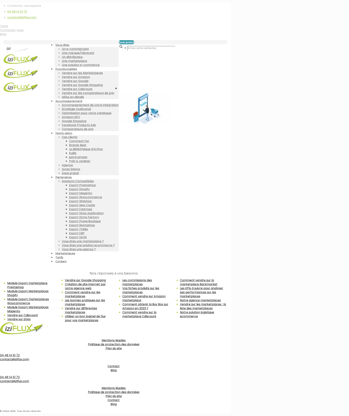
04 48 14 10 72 (17, 11)
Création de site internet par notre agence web (85, 286)
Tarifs (4, 26)
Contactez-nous (12, 30)
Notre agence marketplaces (200, 300)
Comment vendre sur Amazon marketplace (144, 298)
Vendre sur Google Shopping (85, 280)
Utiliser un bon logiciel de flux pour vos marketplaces (85, 318)
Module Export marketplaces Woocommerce (28, 301)
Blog (3, 34)
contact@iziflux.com (21, 17)
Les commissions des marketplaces (137, 282)
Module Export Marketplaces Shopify (28, 293)
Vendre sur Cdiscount (22, 315)
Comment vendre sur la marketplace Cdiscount (139, 314)
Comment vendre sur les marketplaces (82, 294)
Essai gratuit (126, 42)
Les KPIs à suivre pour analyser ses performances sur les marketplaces (201, 292)
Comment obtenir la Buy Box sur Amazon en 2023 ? (145, 306)
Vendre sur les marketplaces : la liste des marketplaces (203, 306)
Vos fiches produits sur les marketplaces (140, 290)
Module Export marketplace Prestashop (27, 285)
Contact (114, 366)
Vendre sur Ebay (19, 319)
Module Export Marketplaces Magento (28, 309)
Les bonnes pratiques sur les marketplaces (85, 302)
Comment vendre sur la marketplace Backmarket (198, 282)
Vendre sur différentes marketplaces (81, 310)
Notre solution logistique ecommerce (197, 314)
